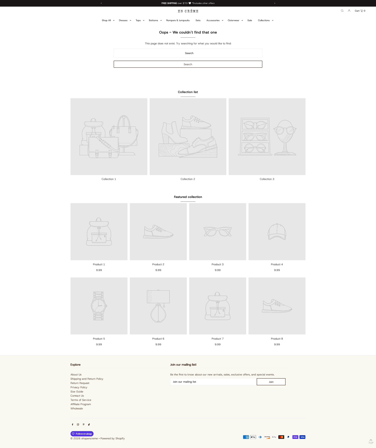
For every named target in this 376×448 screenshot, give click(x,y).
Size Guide (76, 391)
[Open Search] (342, 10)
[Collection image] (108, 136)
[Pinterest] (83, 425)
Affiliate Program (80, 404)
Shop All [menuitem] (106, 20)
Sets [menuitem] (198, 20)
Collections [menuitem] (264, 20)
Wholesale (76, 408)
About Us (76, 374)
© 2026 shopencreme (84, 438)
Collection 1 (109, 179)
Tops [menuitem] (138, 20)
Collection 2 (188, 179)
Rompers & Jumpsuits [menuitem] (178, 20)
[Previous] (101, 3)
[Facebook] (72, 425)
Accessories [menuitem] (213, 20)
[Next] (274, 3)
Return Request (79, 383)
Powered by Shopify (112, 438)
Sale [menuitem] (249, 20)
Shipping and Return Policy (86, 379)
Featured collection (188, 197)
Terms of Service (80, 400)
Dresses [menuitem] (123, 20)
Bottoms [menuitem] (153, 20)
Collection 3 (267, 179)
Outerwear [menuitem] (233, 20)
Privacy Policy (78, 387)
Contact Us (77, 395)
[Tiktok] (89, 425)
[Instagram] (78, 425)
